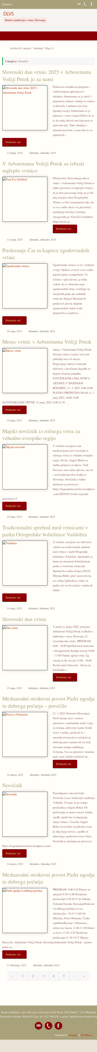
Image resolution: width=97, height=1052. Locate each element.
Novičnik (12, 785)
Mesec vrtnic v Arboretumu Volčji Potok (46, 341)
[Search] (18, 4)
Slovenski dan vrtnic (24, 619)
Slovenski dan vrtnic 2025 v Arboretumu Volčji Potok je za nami (46, 75)
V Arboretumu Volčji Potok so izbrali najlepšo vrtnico (43, 167)
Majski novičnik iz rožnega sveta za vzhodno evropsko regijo (41, 434)
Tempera (72, 1035)
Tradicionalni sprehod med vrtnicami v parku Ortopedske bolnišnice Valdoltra (45, 531)
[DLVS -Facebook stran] (91, 4)
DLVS (8, 14)
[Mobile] (85, 4)
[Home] (4, 48)
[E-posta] (79, 4)
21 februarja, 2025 (16, 965)
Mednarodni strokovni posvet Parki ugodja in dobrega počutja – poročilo (48, 702)
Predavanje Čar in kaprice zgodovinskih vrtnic (45, 254)
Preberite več (13, 142)
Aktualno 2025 (48, 153)
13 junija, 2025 (15, 153)
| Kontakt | (7, 4)
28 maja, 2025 (14, 331)
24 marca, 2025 (15, 774)
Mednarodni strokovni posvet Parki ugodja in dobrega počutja (48, 878)
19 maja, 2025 (14, 420)
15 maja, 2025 (14, 688)
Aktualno (34, 153)
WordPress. (86, 1035)
